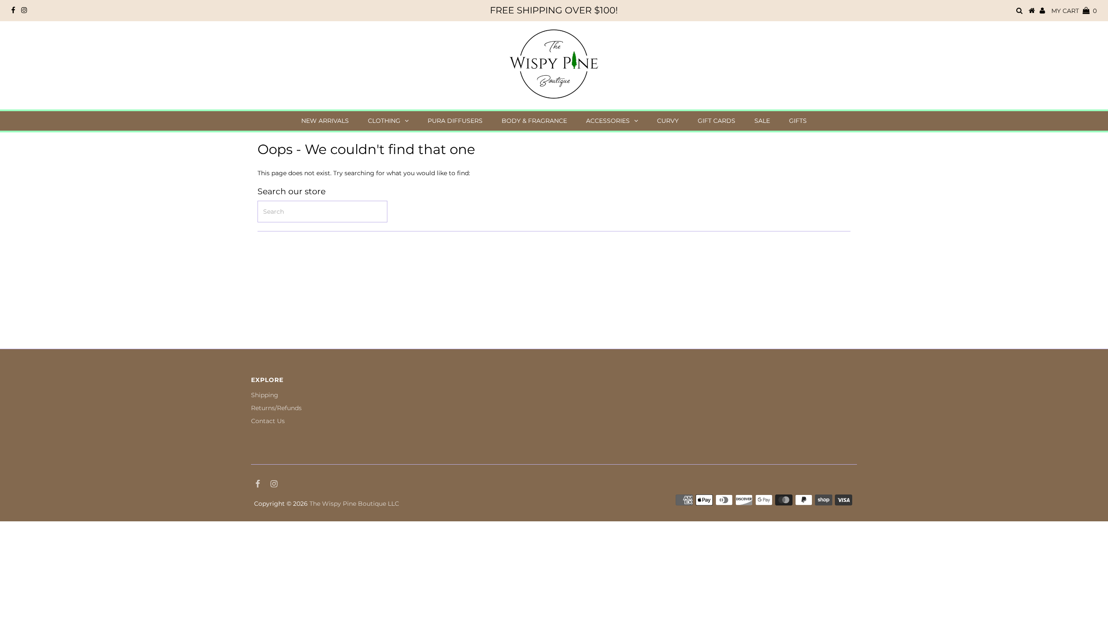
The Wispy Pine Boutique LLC (354, 503)
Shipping (264, 395)
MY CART (1074, 11)
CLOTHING (384, 121)
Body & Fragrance (534, 121)
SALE (762, 121)
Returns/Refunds (276, 408)
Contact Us (268, 421)
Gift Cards (716, 121)
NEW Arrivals (325, 121)
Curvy (668, 121)
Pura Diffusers (455, 121)
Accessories (608, 121)
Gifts (798, 121)
